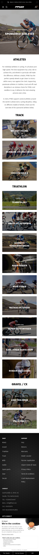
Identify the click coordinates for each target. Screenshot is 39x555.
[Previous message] (2, 2)
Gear (3, 474)
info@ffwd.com (12, 503)
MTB (3, 460)
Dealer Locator (26, 456)
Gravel (4, 447)
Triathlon (5, 451)
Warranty (24, 451)
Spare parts (6, 469)
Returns (24, 447)
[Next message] (37, 2)
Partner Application (28, 460)
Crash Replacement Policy (27, 480)
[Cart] (36, 7)
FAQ (22, 442)
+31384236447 (11, 500)
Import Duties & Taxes (28, 465)
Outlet (4, 465)
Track (4, 456)
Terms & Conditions (27, 474)
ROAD (4, 442)
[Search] (6, 7)
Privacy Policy (26, 469)
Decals (4, 478)
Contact (5, 488)
